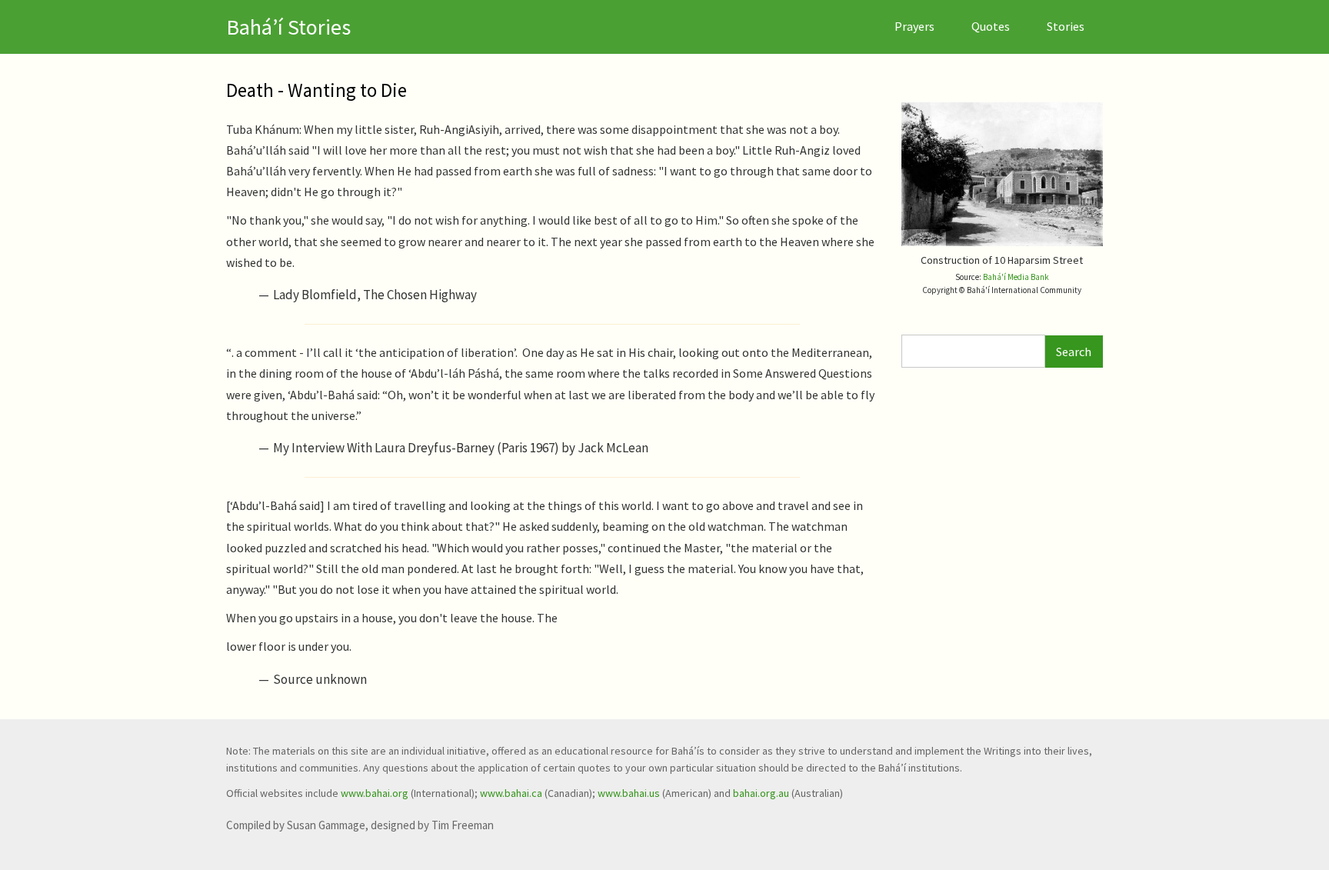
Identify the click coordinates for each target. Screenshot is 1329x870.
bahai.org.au (761, 793)
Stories (1065, 26)
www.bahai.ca (511, 793)
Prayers (914, 26)
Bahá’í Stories (288, 27)
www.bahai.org (374, 793)
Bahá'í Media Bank (1016, 277)
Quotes (990, 26)
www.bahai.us (629, 793)
